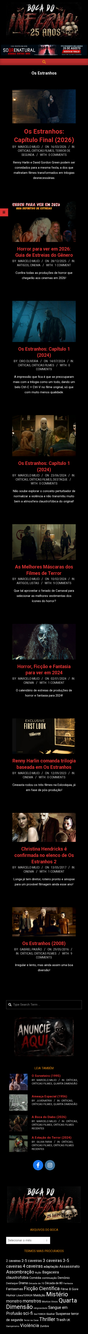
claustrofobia (17, 1277)
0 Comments (58, 154)
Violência (29, 1325)
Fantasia (68, 1283)
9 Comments (62, 583)
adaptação (51, 1267)
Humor (11, 1295)
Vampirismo (12, 1326)
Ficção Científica (42, 1288)
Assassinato (69, 1266)
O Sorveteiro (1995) (46, 1076)
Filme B (66, 1289)
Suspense (63, 1314)
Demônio (64, 1278)
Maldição (39, 1295)
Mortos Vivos (50, 1301)
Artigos (23, 265)
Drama (23, 1283)
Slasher (50, 1313)
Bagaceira (50, 1272)
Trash (61, 1320)
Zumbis (44, 1326)
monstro (14, 1301)
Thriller (47, 1319)
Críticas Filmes (43, 150)
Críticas (24, 150)
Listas (34, 583)
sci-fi (28, 1313)
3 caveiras (52, 1260)
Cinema (35, 265)
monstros (32, 1301)
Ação (38, 1272)
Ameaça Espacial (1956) (49, 1096)
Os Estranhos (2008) (44, 943)
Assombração (20, 1271)
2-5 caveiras (31, 1260)
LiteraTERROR (24, 1295)
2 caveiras (13, 1261)
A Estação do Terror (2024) (51, 1137)
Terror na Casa (31, 1320)
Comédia (35, 1278)
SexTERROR (39, 1314)
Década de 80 (54, 1283)
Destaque (60, 479)
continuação (49, 1277)
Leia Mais (44, 186)
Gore (75, 1289)
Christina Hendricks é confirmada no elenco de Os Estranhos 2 (44, 855)
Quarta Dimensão (65, 1083)
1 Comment (63, 265)
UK (68, 1320)
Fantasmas (14, 1289)
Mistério (57, 1294)
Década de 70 (36, 1283)
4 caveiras (33, 1266)
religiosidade (40, 1308)
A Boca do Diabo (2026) (49, 1117)
